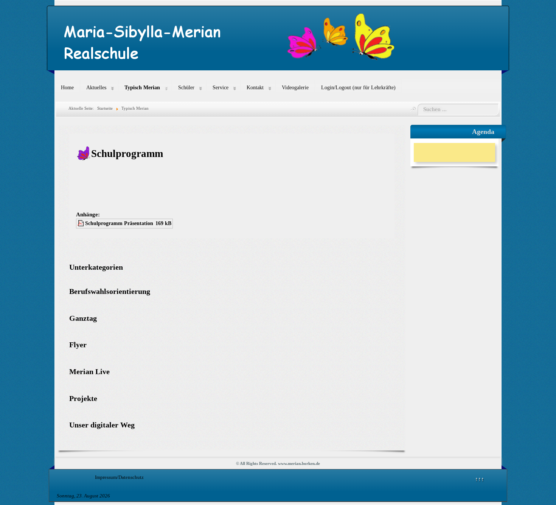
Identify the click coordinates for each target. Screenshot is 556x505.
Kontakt (255, 87)
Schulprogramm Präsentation (119, 223)
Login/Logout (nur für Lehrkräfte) (358, 87)
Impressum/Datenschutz (119, 477)
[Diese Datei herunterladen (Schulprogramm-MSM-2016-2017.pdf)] (81, 223)
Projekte (83, 398)
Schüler (186, 87)
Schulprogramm (127, 153)
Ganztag (83, 318)
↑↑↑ (479, 479)
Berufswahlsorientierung (109, 291)
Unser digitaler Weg (102, 425)
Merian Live (89, 372)
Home (67, 87)
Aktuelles (96, 87)
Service (220, 87)
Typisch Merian (142, 87)
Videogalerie (295, 87)
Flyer (78, 345)
